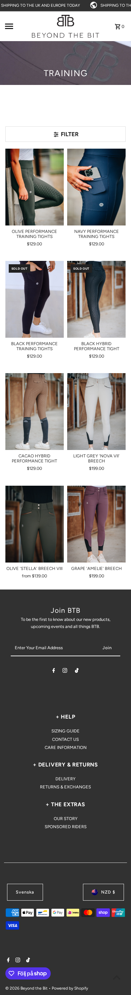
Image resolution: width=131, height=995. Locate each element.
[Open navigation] (16, 26)
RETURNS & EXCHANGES (65, 786)
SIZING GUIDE (65, 730)
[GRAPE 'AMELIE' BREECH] (96, 524)
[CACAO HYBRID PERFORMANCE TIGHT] (34, 411)
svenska (25, 892)
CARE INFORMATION (66, 747)
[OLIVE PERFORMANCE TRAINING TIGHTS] (34, 187)
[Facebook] (53, 671)
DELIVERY (65, 778)
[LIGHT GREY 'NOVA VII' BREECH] (96, 411)
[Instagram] (64, 671)
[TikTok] (77, 671)
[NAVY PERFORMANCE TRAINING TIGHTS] (96, 187)
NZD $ (108, 892)
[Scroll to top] (116, 977)
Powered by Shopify (70, 988)
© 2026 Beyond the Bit (27, 988)
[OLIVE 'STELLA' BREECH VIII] (34, 524)
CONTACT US (65, 739)
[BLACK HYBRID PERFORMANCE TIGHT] (96, 299)
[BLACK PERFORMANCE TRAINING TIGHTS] (34, 299)
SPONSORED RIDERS (66, 826)
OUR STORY (66, 818)
